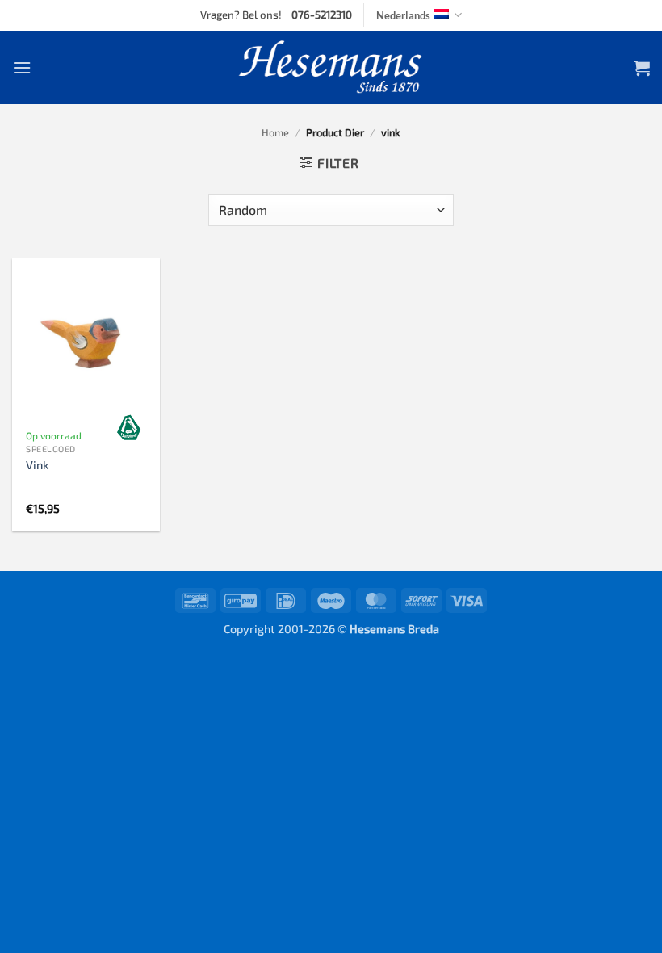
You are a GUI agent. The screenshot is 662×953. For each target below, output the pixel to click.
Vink (37, 465)
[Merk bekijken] (129, 427)
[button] (21, 67)
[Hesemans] (331, 67)
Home (275, 132)
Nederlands (403, 15)
